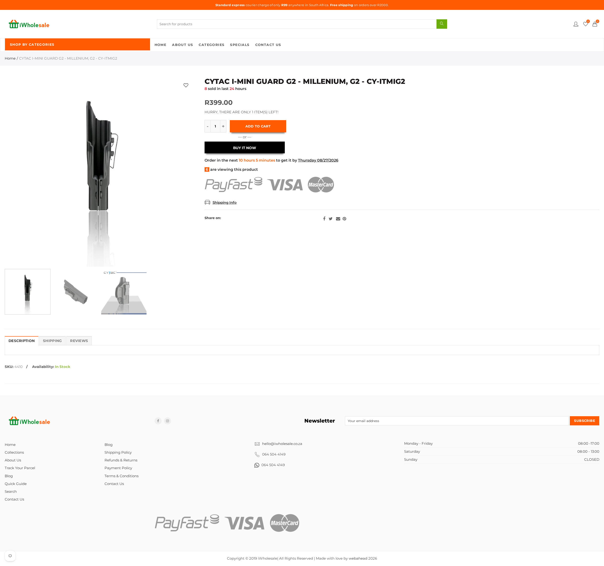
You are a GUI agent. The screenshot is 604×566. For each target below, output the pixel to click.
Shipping (52, 341)
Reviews (79, 341)
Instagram (167, 420)
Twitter (331, 219)
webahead (358, 558)
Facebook (324, 219)
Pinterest (344, 219)
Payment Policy (118, 468)
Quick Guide (16, 484)
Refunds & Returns (121, 460)
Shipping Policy (118, 452)
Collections (14, 452)
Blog (9, 476)
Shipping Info (225, 202)
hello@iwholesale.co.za (282, 444)
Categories (211, 45)
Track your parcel (20, 468)
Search (11, 491)
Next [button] (181, 172)
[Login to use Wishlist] (186, 85)
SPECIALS (239, 45)
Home (161, 45)
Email (338, 219)
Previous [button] (17, 172)
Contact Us (268, 45)
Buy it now (244, 148)
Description (21, 341)
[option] (99, 172)
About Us (182, 45)
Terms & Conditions (121, 476)
